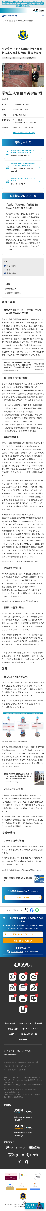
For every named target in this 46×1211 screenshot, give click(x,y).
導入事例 (38, 1023)
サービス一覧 (9, 1023)
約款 (18, 1051)
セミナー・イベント (30, 1029)
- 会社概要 (17, 1120)
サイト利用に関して (10, 1070)
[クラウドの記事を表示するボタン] (33, 977)
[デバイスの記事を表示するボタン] (23, 998)
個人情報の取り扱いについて (27, 1062)
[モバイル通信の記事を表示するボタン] (12, 998)
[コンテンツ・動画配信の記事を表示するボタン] (33, 998)
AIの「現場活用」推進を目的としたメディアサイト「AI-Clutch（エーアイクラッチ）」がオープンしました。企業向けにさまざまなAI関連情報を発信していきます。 (23, 4)
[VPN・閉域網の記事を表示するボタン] (23, 977)
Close (24, 1202)
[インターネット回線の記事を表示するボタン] (12, 977)
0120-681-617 (17, 952)
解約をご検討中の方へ (10, 1055)
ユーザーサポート (9, 1051)
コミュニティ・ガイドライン (12, 1066)
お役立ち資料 (13, 1029)
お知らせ (12, 1034)
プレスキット (29, 1066)
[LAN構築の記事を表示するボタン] (33, 987)
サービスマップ (25, 1023)
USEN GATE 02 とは (28, 1034)
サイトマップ (21, 1070)
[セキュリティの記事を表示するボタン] (12, 987)
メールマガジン (27, 1051)
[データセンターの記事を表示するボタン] (23, 987)
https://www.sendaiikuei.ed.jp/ (24, 133)
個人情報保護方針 (9, 1062)
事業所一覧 (23, 1039)
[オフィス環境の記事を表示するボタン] (23, 1009)
